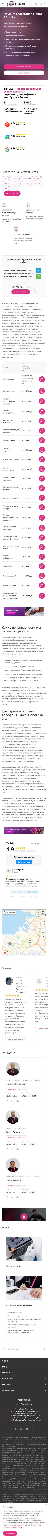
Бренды (5, 1367)
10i (38, 179)
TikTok (32, 1428)
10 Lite (14, 179)
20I (14, 188)
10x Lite (7, 184)
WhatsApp (38, 276)
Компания (7, 1373)
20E (5, 188)
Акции (5, 1361)
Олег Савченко (13, 1180)
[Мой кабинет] (45, 4)
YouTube (21, 1428)
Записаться (42, 379)
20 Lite (26, 184)
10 (5, 179)
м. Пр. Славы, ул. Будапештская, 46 (25, 1418)
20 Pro (37, 184)
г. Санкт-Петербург (26, 1409)
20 (17, 184)
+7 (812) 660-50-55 (29, 1096)
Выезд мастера (13, 1266)
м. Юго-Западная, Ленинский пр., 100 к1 (26, 1420)
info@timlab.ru (11, 1096)
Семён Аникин (13, 1132)
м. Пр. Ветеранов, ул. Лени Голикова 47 (25, 1411)
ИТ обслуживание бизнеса (19, 1305)
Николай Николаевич (16, 1083)
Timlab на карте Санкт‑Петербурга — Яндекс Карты (24, 896)
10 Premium (27, 179)
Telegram (38, 270)
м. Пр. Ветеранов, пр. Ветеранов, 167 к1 (26, 1415)
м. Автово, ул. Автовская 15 (25, 1413)
